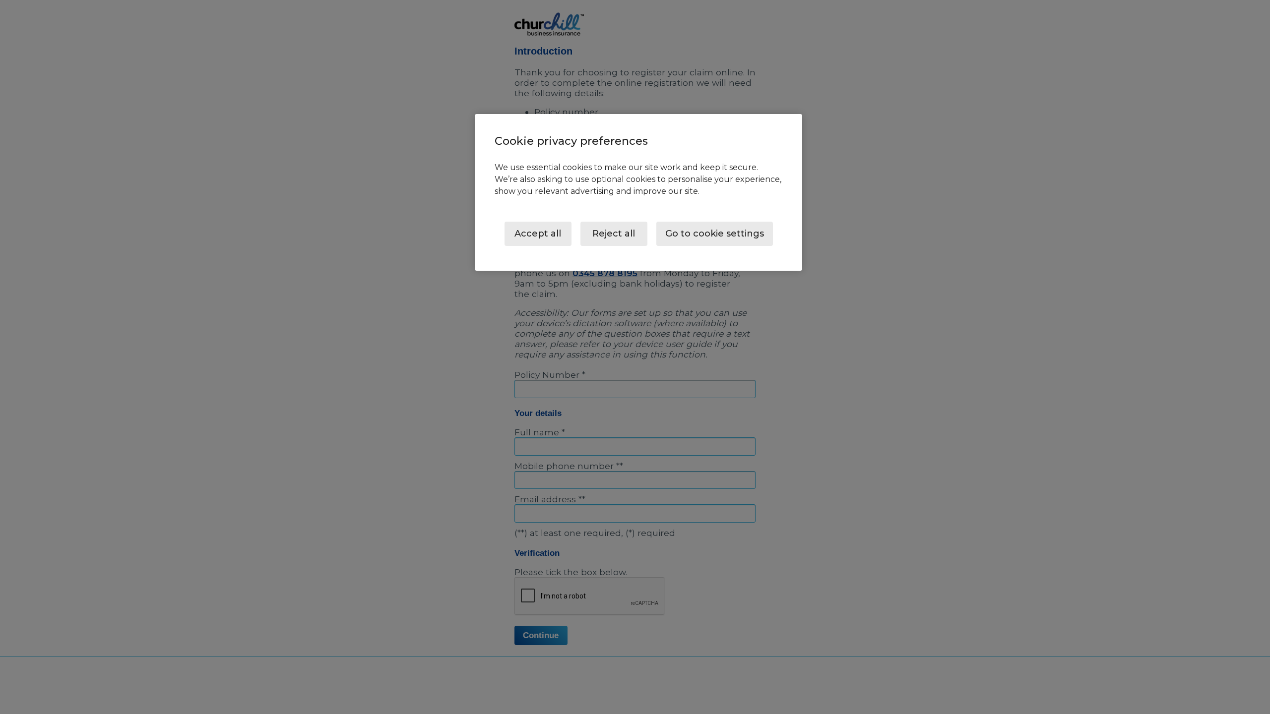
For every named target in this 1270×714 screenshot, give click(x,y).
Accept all (537, 233)
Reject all (613, 233)
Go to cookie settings (714, 233)
